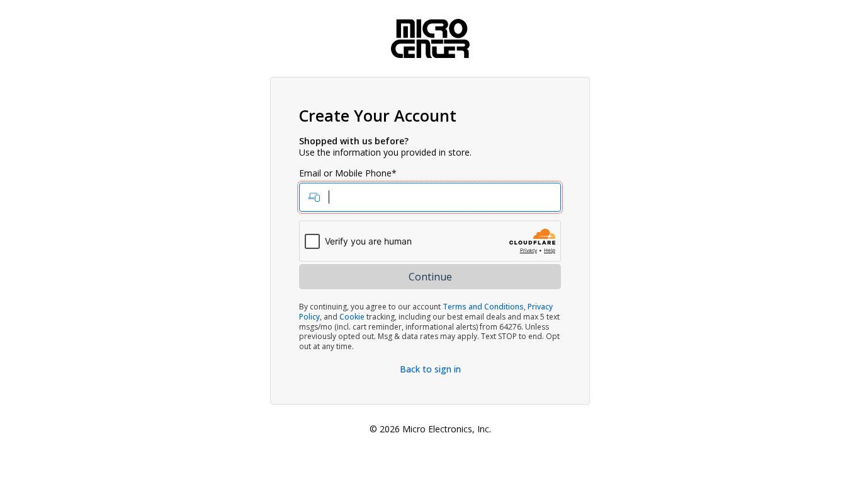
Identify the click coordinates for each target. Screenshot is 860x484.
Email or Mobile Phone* (348, 173)
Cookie (352, 316)
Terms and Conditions (483, 306)
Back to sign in (430, 369)
